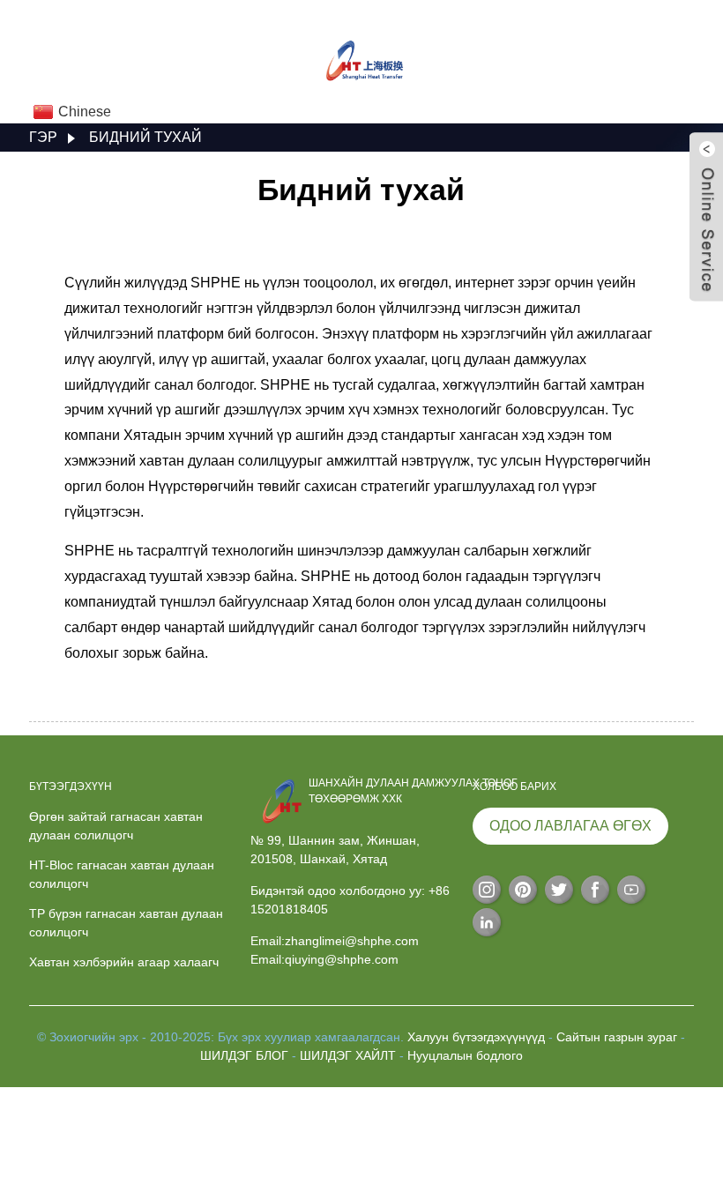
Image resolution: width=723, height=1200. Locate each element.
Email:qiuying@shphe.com (324, 959)
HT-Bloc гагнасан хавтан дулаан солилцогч (121, 874)
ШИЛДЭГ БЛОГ (244, 1055)
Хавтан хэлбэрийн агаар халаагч (124, 962)
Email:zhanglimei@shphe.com (334, 941)
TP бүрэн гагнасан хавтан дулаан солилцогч (126, 922)
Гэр (43, 137)
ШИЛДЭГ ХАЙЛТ (348, 1055)
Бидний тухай (145, 137)
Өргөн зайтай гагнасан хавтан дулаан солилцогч (116, 825)
